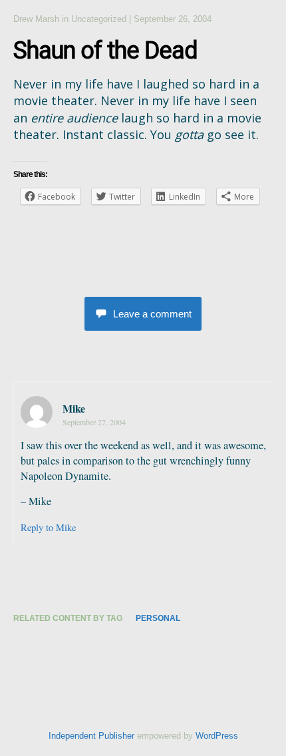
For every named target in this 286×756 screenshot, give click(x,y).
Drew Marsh (36, 19)
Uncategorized (98, 19)
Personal (158, 618)
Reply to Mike (48, 527)
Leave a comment (152, 313)
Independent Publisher (91, 736)
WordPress (217, 736)
